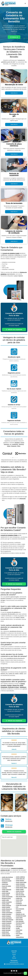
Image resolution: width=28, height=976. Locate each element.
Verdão (18, 928)
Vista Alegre (19, 930)
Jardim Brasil (5, 932)
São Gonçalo (19, 919)
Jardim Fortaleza (6, 916)
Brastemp (17, 442)
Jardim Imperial (6, 893)
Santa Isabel (19, 917)
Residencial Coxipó (21, 916)
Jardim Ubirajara (20, 884)
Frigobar (9, 685)
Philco (18, 446)
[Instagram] (11, 971)
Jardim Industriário (7, 918)
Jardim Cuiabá (20, 889)
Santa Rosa (5, 884)
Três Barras (19, 926)
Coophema (19, 903)
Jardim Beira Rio (20, 878)
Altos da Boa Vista (21, 896)
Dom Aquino (19, 933)
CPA (17, 907)
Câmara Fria (15, 685)
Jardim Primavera (20, 886)
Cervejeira (3, 685)
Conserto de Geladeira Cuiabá (10, 253)
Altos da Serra (19, 893)
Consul (22, 442)
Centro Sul (18, 901)
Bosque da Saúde (6, 880)
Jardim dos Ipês (6, 928)
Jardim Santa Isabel (21, 882)
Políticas (14, 952)
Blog (14, 956)
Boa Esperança (6, 879)
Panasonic (13, 446)
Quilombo (4, 887)
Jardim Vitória (5, 895)
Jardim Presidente (6, 923)
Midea (8, 446)
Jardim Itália (5, 891)
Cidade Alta (19, 898)
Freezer (23, 683)
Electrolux (6, 444)
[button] (2, 453)
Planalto (18, 931)
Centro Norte (19, 900)
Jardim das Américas (7, 877)
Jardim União (5, 900)
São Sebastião (20, 921)
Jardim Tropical (6, 910)
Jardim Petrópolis (6, 905)
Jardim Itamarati (6, 930)
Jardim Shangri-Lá (7, 909)
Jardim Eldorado (6, 935)
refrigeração (22, 498)
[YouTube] (14, 971)
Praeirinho (18, 912)
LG (10, 444)
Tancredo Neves (20, 923)
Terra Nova (19, 924)
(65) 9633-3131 (8, 821)
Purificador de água (13, 687)
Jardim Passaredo (6, 921)
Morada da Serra (6, 898)
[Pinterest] (16, 971)
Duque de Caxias (6, 886)
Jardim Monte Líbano (21, 887)
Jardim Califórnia (20, 877)
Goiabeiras (5, 882)
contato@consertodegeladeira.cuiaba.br (14, 964)
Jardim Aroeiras (20, 891)
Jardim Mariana (20, 880)
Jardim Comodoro (6, 914)
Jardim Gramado (6, 926)
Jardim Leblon (5, 903)
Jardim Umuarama (7, 902)
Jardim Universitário (7, 912)
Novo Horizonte (20, 908)
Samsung (21, 444)
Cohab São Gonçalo (21, 905)
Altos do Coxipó (20, 894)
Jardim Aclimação (6, 889)
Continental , (15, 444)
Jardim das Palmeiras (7, 919)
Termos (14, 954)
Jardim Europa (6, 933)
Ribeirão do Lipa (20, 914)
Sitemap (14, 958)
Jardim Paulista (6, 907)
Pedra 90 (18, 910)
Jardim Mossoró (6, 925)
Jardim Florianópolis (7, 896)
